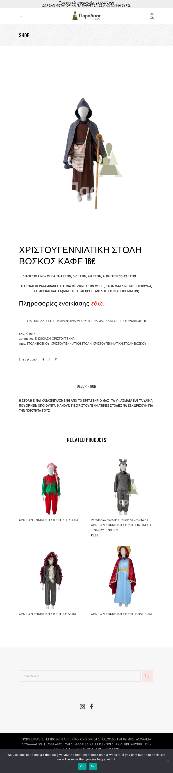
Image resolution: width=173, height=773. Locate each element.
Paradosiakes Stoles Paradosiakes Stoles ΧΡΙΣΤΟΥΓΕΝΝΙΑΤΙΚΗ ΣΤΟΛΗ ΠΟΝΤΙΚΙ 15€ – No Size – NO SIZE (121, 525)
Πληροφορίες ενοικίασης (62, 303)
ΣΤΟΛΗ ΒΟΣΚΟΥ (38, 343)
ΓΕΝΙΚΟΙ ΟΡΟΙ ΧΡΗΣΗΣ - (85, 739)
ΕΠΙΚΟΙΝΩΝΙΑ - (57, 739)
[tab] (86, 386)
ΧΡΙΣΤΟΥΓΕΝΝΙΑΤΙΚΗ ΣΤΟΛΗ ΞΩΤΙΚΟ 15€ (49, 520)
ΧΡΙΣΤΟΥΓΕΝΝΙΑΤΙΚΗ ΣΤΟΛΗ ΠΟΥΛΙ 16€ (48, 614)
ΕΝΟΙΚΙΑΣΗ (43, 339)
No (93, 766)
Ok (82, 766)
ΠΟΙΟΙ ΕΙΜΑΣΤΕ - (34, 739)
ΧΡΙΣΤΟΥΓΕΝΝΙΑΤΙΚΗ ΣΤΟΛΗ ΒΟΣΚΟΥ (119, 343)
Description (86, 386)
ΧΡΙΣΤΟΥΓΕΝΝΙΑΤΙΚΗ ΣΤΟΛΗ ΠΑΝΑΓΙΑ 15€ (121, 614)
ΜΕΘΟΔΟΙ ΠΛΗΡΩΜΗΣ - (119, 739)
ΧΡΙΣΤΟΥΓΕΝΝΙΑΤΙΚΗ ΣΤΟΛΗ (71, 343)
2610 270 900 (105, 2)
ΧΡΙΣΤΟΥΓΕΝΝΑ (63, 339)
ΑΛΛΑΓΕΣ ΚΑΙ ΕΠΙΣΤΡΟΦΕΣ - (95, 744)
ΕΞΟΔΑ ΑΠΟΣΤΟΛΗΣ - (59, 744)
